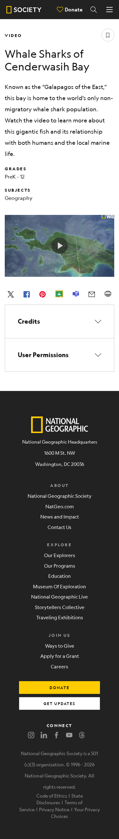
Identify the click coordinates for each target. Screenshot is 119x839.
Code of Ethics (51, 796)
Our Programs (59, 566)
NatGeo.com (59, 506)
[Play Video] (59, 246)
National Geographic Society (60, 496)
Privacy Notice (54, 809)
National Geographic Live (59, 596)
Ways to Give (59, 646)
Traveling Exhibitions (59, 617)
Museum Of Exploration (59, 586)
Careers (59, 666)
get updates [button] (59, 703)
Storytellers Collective (59, 607)
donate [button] (59, 687)
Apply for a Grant (59, 656)
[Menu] (109, 9)
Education (59, 576)
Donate (74, 9)
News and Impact (59, 516)
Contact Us (59, 527)
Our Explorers (59, 555)
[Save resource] (108, 35)
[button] (59, 321)
